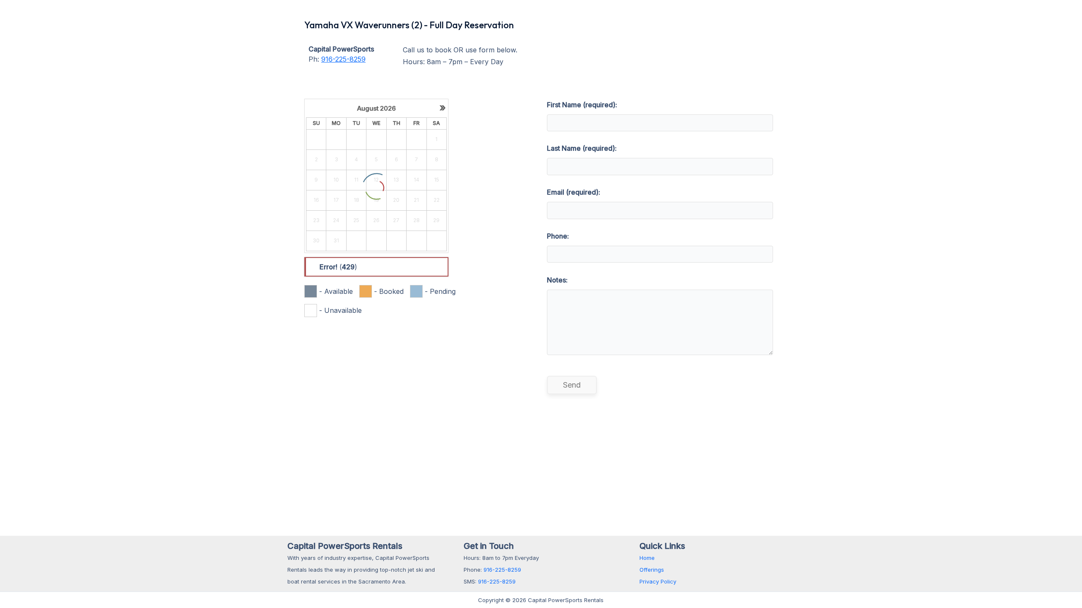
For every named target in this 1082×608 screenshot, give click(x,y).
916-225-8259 (343, 59)
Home (647, 557)
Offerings (651, 569)
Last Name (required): (582, 148)
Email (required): (573, 192)
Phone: (558, 236)
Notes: (557, 280)
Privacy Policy (657, 581)
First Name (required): (582, 104)
